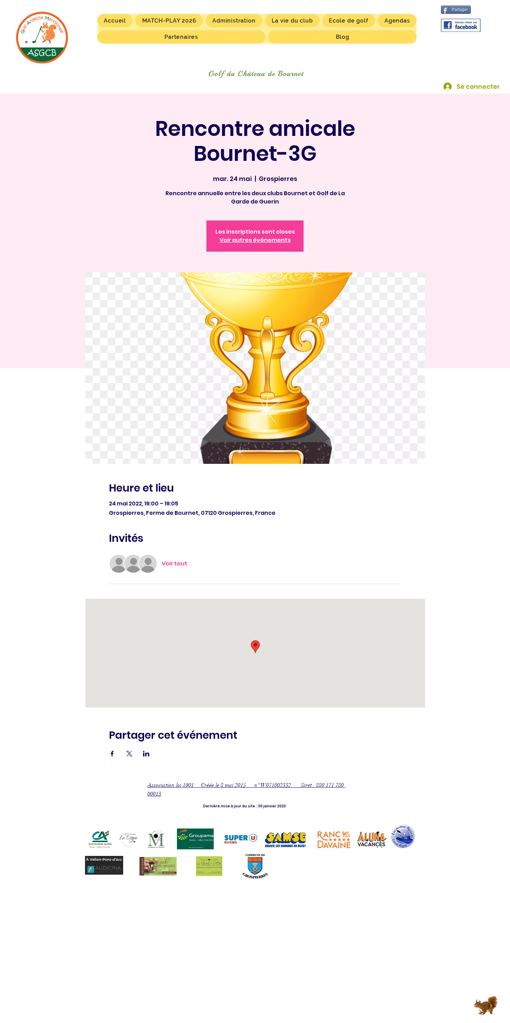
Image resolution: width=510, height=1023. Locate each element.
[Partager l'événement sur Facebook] (112, 753)
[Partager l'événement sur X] (129, 753)
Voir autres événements (255, 240)
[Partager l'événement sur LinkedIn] (146, 753)
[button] (292, 20)
